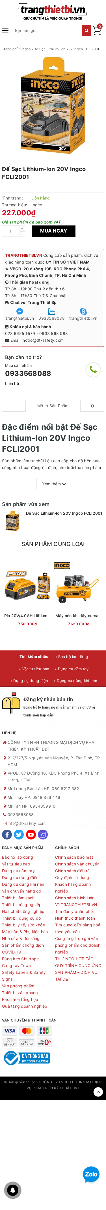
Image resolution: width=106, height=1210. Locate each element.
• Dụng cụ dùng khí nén (76, 680)
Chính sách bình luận (75, 897)
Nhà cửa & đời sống (21, 938)
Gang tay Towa (16, 965)
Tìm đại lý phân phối (74, 911)
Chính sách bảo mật (74, 857)
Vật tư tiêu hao (16, 864)
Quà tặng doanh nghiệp (24, 1006)
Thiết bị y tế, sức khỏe (23, 924)
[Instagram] (43, 834)
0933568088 (28, 373)
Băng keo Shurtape (20, 958)
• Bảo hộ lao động (71, 656)
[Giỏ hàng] (97, 33)
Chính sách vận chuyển (77, 864)
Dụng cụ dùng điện (20, 877)
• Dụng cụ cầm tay (71, 669)
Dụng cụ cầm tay (18, 870)
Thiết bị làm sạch (18, 897)
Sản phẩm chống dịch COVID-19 (23, 948)
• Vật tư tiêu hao (34, 669)
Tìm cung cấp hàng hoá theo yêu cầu (77, 928)
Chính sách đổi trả (72, 870)
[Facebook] (7, 834)
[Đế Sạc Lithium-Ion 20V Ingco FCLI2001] (12, 521)
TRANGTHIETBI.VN (23, 255)
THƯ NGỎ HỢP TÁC (74, 958)
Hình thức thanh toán (75, 918)
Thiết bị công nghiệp (22, 904)
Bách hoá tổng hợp (20, 999)
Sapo (53, 1093)
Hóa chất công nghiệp (23, 911)
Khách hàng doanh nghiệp (73, 887)
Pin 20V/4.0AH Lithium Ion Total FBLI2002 (44, 615)
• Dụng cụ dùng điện (29, 680)
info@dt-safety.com (27, 823)
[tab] (53, 406)
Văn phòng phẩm (18, 985)
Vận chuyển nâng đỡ (21, 891)
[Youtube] (31, 834)
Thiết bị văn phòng (20, 992)
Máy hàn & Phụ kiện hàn (25, 931)
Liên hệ (12, 383)
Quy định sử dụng (72, 877)
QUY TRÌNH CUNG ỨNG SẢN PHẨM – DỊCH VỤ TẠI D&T (78, 972)
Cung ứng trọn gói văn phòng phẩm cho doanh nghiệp (78, 945)
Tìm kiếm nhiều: (35, 656)
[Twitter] (19, 834)
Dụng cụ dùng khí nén (23, 884)
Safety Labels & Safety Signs (24, 975)
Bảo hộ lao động (17, 857)
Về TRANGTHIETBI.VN (76, 904)
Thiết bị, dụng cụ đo (21, 918)
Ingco (36, 204)
